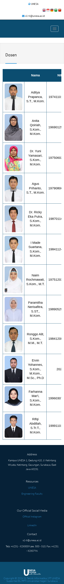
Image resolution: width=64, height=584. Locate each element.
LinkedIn (32, 525)
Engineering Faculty (32, 493)
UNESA (34, 4)
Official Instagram (32, 516)
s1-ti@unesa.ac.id (35, 15)
